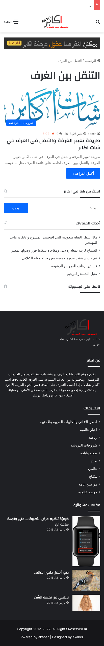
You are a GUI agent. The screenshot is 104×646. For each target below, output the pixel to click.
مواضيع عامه (88, 484)
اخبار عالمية (88, 430)
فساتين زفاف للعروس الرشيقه (74, 266)
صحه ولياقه (88, 453)
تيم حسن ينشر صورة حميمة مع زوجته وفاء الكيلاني (59, 258)
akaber (43, 637)
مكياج (93, 476)
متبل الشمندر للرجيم (82, 274)
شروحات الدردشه (84, 445)
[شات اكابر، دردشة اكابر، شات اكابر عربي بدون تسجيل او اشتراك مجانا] (52, 21)
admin (92, 134)
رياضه (92, 437)
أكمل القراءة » (83, 173)
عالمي (92, 469)
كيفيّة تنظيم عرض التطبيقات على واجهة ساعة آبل (38, 522)
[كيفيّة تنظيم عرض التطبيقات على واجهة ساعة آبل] (86, 541)
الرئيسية (91, 61)
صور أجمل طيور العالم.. (51, 572)
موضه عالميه (87, 492)
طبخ (94, 461)
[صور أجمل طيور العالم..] (86, 580)
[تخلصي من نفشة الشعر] (86, 603)
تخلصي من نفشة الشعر (51, 597)
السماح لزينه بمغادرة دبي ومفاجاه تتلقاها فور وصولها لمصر (54, 250)
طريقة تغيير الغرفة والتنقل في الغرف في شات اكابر (53, 144)
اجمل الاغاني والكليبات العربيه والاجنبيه (68, 422)
